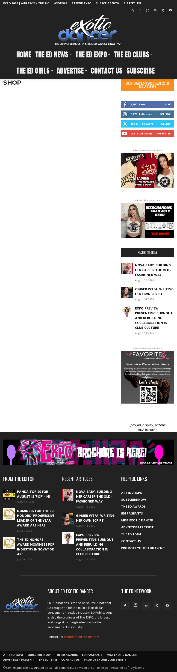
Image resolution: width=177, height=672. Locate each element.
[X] (162, 10)
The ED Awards (133, 506)
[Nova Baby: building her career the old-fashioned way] (127, 268)
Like (168, 104)
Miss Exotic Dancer (137, 520)
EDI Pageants (132, 513)
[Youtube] (170, 10)
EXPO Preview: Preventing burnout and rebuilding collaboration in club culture (154, 318)
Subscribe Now (107, 3)
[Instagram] (147, 10)
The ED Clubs (131, 54)
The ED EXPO (91, 54)
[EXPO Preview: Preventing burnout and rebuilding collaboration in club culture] (127, 311)
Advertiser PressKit (137, 527)
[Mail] (155, 10)
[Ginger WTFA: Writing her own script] (127, 292)
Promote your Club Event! (143, 548)
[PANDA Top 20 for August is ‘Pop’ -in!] (9, 495)
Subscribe (141, 70)
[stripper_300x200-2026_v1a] (147, 170)
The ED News (51, 54)
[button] (133, 10)
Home (23, 54)
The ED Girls (33, 70)
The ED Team (131, 534)
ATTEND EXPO (81, 3)
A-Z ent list (133, 3)
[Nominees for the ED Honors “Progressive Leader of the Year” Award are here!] (9, 514)
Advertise (70, 70)
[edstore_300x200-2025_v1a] (147, 220)
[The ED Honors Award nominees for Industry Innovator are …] (9, 543)
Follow (165, 114)
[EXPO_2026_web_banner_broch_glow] (88, 452)
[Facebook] (139, 10)
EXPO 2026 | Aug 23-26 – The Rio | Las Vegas (35, 3)
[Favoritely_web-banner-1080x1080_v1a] (147, 377)
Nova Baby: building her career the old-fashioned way (153, 270)
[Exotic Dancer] (88, 30)
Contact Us (106, 70)
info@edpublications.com (81, 637)
